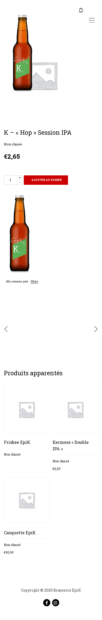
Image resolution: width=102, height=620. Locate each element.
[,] (92, 10)
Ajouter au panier (46, 180)
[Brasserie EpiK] (20, 53)
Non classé (13, 144)
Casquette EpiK (20, 532)
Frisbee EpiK (17, 442)
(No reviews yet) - (22, 281)
